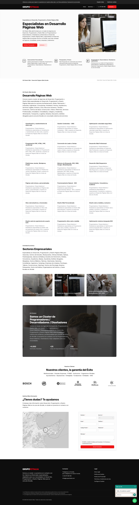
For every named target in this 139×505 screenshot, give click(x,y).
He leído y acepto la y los (96, 442)
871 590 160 (102, 6)
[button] (46, 430)
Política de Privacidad (97, 441)
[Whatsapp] (134, 500)
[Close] (135, 486)
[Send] (134, 494)
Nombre (83, 415)
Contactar (111, 6)
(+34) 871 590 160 (66, 476)
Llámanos (42, 45)
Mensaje (83, 434)
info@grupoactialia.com (68, 478)
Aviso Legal (97, 472)
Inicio (84, 6)
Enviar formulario (97, 446)
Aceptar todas (100, 2)
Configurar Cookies (99, 481)
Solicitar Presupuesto (29, 45)
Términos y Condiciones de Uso (102, 479)
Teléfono (100, 421)
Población (101, 427)
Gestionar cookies (111, 2)
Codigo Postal (84, 427)
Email (82, 421)
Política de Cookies (99, 474)
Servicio (100, 415)
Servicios (90, 6)
